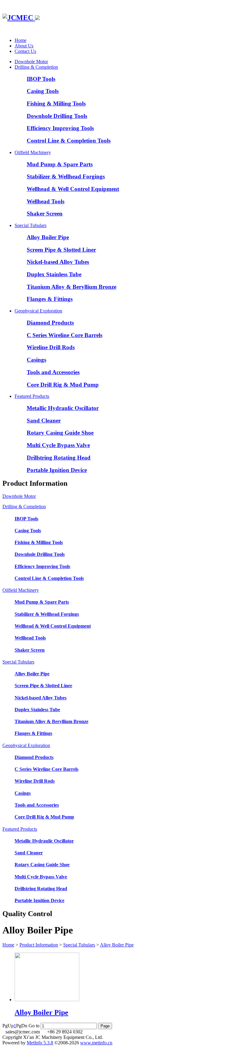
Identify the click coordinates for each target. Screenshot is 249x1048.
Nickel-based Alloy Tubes (58, 262)
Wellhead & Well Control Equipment (73, 189)
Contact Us (25, 51)
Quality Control (27, 914)
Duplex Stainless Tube (54, 274)
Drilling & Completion (36, 67)
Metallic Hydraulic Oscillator (63, 408)
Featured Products (32, 396)
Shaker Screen (45, 213)
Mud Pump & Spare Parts (60, 164)
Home (20, 40)
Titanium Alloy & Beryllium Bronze (71, 287)
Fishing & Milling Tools (56, 103)
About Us (24, 45)
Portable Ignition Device (57, 470)
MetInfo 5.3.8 (40, 1042)
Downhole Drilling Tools (57, 116)
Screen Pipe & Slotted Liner (61, 249)
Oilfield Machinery (33, 152)
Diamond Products (50, 322)
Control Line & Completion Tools (69, 140)
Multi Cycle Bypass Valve (58, 445)
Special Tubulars (30, 225)
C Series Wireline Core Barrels (64, 335)
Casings (36, 360)
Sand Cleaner (44, 420)
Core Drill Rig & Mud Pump (63, 384)
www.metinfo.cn (96, 1042)
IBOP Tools (41, 79)
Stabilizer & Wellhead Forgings (66, 176)
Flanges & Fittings (50, 299)
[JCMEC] (21, 18)
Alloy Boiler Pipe (48, 237)
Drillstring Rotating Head (58, 457)
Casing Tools (43, 91)
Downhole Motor (31, 61)
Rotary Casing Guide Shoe (60, 432)
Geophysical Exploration (38, 310)
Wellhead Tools (45, 201)
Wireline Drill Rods (51, 347)
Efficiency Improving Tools (60, 128)
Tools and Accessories (53, 372)
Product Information (38, 944)
